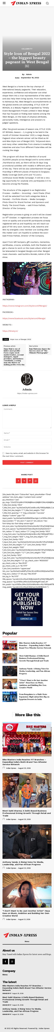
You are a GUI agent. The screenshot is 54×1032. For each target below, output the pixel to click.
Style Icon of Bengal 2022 (20, 339)
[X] (24, 480)
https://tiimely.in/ (10, 331)
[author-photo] (4, 768)
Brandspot (7, 993)
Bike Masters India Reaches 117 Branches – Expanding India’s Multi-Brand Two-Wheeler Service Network (35, 645)
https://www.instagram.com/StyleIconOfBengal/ (25, 306)
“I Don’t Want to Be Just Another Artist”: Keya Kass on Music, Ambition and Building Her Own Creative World (33, 684)
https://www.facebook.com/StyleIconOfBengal (24, 318)
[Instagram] (12, 961)
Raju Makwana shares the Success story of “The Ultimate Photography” (39, 351)
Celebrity (27, 49)
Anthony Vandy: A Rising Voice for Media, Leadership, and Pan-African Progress (34, 671)
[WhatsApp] (35, 480)
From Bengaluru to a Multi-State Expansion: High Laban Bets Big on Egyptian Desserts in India (34, 696)
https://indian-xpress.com (27, 393)
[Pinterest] (29, 480)
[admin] (27, 379)
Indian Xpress (11, 768)
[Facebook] (18, 480)
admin (29, 74)
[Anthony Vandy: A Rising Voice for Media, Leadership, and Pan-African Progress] (10, 671)
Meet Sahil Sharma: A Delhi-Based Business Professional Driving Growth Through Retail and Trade (34, 658)
